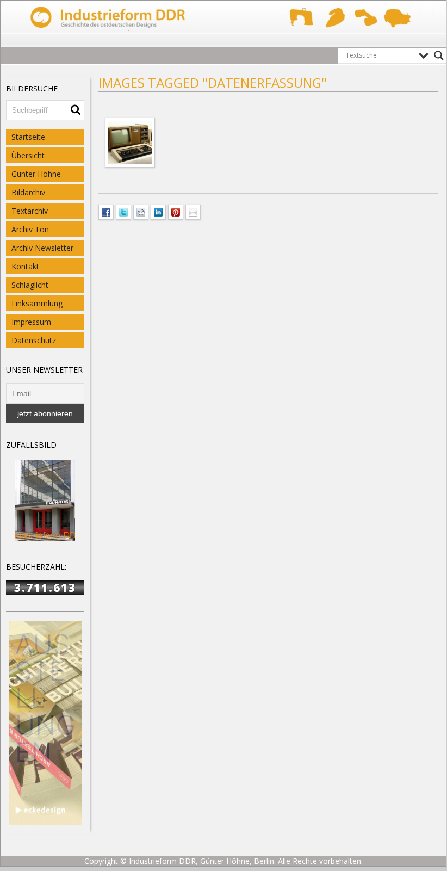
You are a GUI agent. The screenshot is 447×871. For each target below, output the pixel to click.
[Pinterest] (175, 211)
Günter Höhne (36, 174)
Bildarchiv (28, 192)
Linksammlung (37, 303)
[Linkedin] (158, 211)
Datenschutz (33, 340)
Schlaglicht (29, 285)
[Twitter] (123, 211)
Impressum (31, 322)
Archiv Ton (30, 229)
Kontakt (25, 266)
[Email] (193, 211)
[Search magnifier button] (438, 55)
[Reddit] (140, 211)
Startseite (28, 137)
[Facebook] (106, 211)
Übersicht (28, 155)
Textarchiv (29, 211)
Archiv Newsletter (42, 248)
